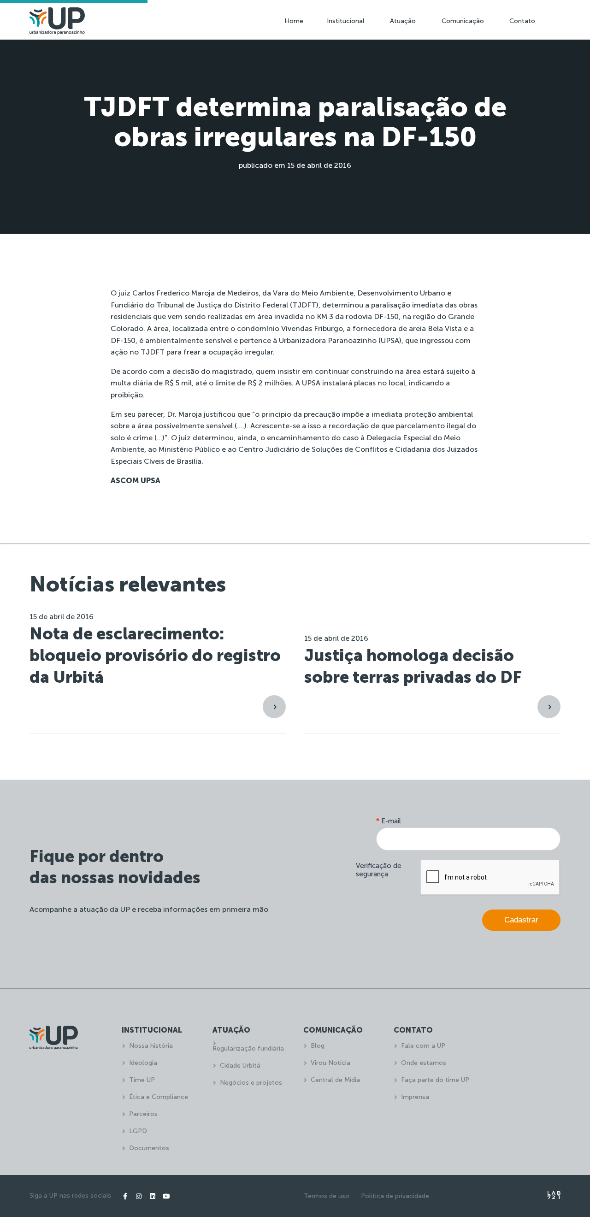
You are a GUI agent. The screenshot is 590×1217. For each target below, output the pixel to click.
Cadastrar (521, 920)
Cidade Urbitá (240, 1065)
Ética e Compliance (158, 1097)
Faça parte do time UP (435, 1080)
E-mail (388, 821)
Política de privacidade (395, 1196)
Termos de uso (326, 1196)
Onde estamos (423, 1063)
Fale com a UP (423, 1046)
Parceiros (143, 1114)
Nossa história (151, 1046)
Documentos (149, 1148)
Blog (317, 1046)
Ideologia (143, 1063)
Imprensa (415, 1097)
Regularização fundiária (248, 1048)
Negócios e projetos (251, 1083)
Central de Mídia (335, 1080)
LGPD (138, 1131)
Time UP (142, 1080)
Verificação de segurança (378, 870)
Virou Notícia (330, 1063)
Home (293, 21)
